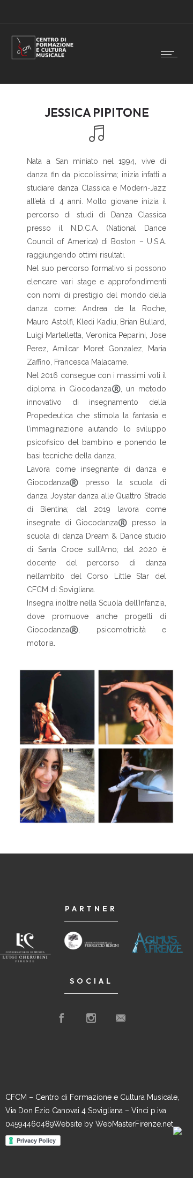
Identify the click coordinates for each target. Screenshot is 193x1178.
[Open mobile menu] (171, 54)
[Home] (43, 57)
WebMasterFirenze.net (134, 1124)
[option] (96, 746)
